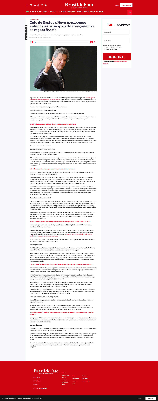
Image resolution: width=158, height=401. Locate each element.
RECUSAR (139, 398)
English (116, 5)
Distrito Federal (75, 378)
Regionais (53, 12)
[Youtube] (35, 5)
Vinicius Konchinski (47, 37)
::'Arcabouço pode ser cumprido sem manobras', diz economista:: (52, 169)
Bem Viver (86, 12)
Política (63, 12)
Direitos (79, 12)
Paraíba (74, 383)
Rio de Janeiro (85, 378)
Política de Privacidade (40, 388)
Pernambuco (84, 375)
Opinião (92, 12)
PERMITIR (150, 398)
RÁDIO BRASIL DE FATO (41, 12)
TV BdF (32, 12)
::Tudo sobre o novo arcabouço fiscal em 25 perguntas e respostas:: (53, 124)
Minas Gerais (75, 381)
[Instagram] (31, 5)
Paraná (83, 373)
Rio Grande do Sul (85, 381)
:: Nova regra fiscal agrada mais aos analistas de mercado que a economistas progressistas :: (61, 264)
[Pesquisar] (130, 12)
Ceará (73, 375)
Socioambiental (65, 382)
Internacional (71, 12)
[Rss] (46, 5)
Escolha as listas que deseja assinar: (112, 45)
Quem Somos (99, 12)
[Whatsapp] (42, 5)
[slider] (62, 42)
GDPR (41, 398)
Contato (35, 384)
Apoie (27, 12)
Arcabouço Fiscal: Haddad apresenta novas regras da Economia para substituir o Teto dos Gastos (61, 313)
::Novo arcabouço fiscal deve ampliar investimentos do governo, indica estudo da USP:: (60, 221)
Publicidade (36, 381)
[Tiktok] (38, 5)
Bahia (73, 373)
